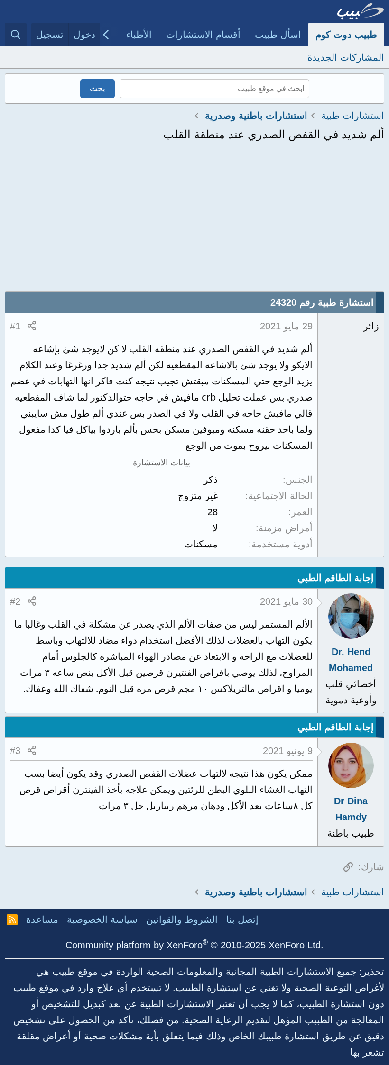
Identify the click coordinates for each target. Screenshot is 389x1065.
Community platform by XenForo (194, 945)
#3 (15, 751)
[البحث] (16, 34)
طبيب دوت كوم (346, 34)
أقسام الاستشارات (203, 34)
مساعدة (42, 919)
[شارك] (32, 326)
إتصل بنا (242, 919)
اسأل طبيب (278, 34)
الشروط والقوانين (182, 919)
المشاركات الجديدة (345, 57)
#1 (15, 326)
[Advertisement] (194, 220)
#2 (15, 601)
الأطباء (139, 34)
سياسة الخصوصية (102, 919)
